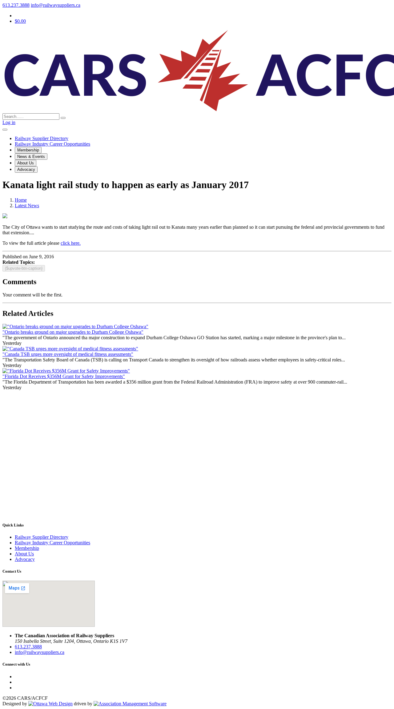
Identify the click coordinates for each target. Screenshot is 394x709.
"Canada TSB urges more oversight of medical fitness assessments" (67, 354)
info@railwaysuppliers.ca (55, 5)
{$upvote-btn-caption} (23, 268)
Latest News (27, 205)
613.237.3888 (16, 5)
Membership (28, 150)
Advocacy (26, 169)
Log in (8, 122)
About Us (25, 163)
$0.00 (20, 21)
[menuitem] (27, 548)
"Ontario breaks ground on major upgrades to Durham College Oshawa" (72, 332)
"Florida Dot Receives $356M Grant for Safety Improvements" (63, 376)
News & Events (31, 156)
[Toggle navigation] (4, 130)
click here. (71, 243)
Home (21, 200)
